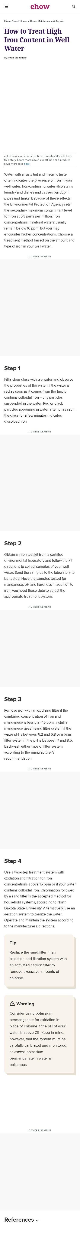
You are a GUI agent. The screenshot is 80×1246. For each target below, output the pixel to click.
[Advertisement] (40, 106)
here (27, 163)
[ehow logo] (40, 6)
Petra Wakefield (17, 58)
